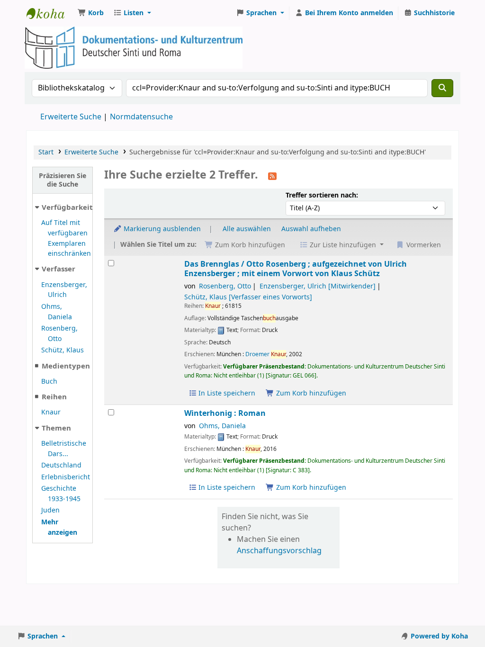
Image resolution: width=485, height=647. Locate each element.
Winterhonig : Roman (225, 413)
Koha (50, 13)
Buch (49, 381)
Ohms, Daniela (56, 312)
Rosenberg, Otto (59, 334)
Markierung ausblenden (161, 229)
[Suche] (442, 88)
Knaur (51, 412)
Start (46, 152)
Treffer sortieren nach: (322, 195)
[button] (91, 13)
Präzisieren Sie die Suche (62, 180)
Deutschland (61, 465)
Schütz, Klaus (62, 350)
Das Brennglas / (295, 269)
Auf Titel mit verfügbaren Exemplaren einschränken (66, 238)
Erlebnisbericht (65, 477)
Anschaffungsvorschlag (279, 551)
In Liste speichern (226, 393)
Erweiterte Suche (70, 117)
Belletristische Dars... (63, 449)
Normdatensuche (141, 117)
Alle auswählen (247, 229)
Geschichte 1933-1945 (61, 494)
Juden (50, 510)
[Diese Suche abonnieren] (272, 176)
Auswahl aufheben (311, 229)
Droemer (265, 354)
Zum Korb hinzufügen (310, 393)
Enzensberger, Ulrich (64, 290)
